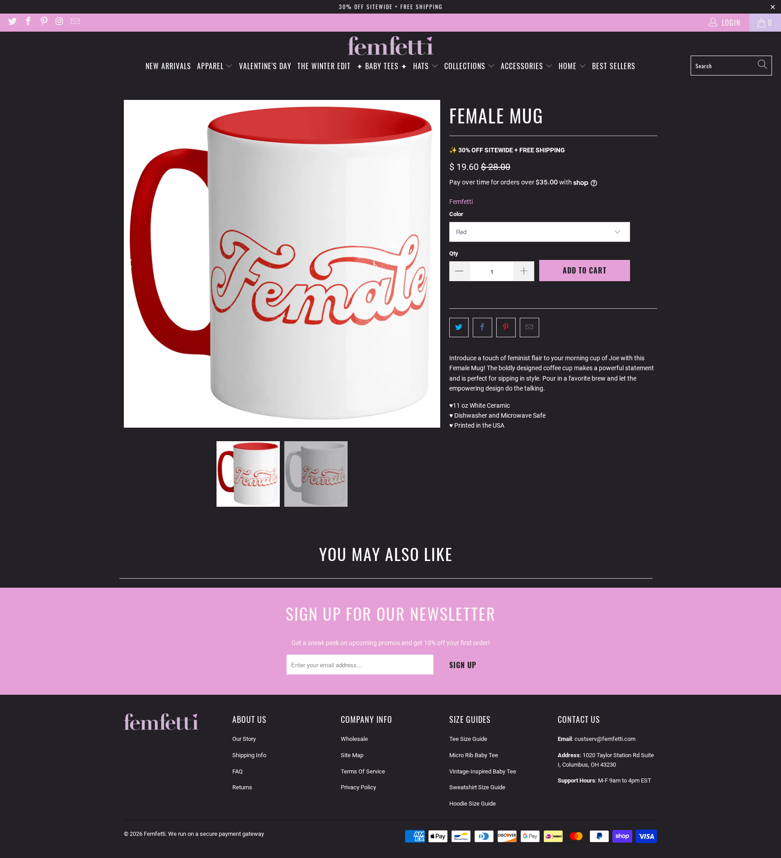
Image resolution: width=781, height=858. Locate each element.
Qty (453, 253)
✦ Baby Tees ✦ (382, 66)
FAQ (237, 771)
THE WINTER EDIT (324, 66)
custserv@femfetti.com (604, 738)
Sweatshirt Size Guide (477, 787)
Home (569, 66)
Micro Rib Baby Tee (473, 755)
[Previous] (130, 264)
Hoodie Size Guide (472, 803)
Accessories (523, 66)
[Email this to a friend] (529, 327)
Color (456, 214)
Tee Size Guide (468, 738)
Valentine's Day (265, 66)
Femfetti (461, 201)
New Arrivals (168, 66)
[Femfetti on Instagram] (59, 22)
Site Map (352, 755)
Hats (422, 66)
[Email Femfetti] (75, 22)
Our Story (244, 738)
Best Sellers (613, 66)
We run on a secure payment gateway (216, 833)
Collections (466, 66)
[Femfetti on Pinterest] (43, 22)
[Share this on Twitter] (459, 327)
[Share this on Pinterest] (506, 327)
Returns (242, 787)
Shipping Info (249, 755)
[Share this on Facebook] (482, 327)
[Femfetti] (390, 46)
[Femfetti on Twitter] (12, 22)
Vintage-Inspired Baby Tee (482, 771)
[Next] (433, 264)
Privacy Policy (358, 787)
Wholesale (354, 738)
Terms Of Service (363, 771)
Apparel (211, 66)
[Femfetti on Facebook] (28, 22)
